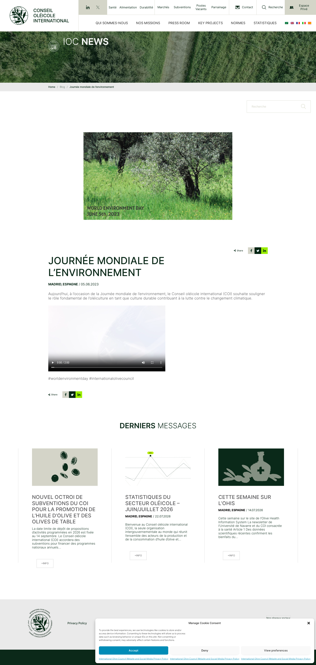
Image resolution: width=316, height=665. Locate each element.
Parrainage (218, 7)
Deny (204, 650)
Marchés (163, 7)
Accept (133, 650)
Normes (238, 23)
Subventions (182, 7)
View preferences (276, 650)
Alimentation (128, 7)
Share (240, 250)
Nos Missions (148, 23)
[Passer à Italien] (304, 23)
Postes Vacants (200, 7)
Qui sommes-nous (112, 23)
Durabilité (146, 7)
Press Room (179, 23)
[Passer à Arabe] (287, 23)
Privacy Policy (77, 623)
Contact (247, 7)
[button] (309, 623)
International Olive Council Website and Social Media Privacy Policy (133, 658)
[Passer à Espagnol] (310, 23)
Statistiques (265, 23)
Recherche (275, 7)
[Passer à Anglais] (293, 23)
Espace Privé (304, 7)
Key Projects (210, 23)
